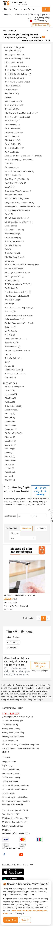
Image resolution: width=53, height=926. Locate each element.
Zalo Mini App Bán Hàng (12, 826)
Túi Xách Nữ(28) (12, 109)
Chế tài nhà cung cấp (11, 777)
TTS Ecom (6, 830)
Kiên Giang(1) (10, 460)
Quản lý (25, 920)
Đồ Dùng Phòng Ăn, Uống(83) (17, 66)
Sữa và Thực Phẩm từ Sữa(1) (17, 350)
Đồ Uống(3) (9, 261)
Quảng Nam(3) (11, 429)
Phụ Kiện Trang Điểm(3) (14, 257)
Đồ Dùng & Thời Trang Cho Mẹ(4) (18, 222)
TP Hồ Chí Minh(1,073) (14, 387)
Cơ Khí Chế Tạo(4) (13, 245)
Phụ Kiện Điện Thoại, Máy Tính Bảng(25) (21, 113)
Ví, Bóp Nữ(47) (11, 90)
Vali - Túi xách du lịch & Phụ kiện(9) (19, 171)
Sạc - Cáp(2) (10, 311)
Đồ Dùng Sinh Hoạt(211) (14, 55)
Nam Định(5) (10, 421)
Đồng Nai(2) (10, 437)
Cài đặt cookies (8, 793)
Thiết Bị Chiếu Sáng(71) (14, 78)
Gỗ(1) (7, 362)
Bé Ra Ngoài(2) (11, 288)
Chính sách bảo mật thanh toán (15, 785)
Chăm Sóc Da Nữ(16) (14, 133)
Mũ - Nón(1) (10, 335)
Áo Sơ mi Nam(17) (12, 129)
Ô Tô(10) (9, 164)
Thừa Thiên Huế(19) (13, 406)
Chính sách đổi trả (10, 740)
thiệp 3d (7, 14)
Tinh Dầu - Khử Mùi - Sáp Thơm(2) (19, 308)
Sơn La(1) (9, 476)
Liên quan (26, 528)
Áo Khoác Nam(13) (13, 144)
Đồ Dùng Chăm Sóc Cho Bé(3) (17, 273)
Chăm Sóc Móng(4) (13, 237)
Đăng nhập (44, 17)
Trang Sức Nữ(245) (13, 51)
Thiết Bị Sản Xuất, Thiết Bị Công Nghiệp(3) (22, 265)
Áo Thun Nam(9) (11, 167)
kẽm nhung (34, 14)
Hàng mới (41, 528)
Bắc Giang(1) (10, 445)
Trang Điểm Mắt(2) (12, 300)
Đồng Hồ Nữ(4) (11, 226)
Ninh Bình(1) (10, 472)
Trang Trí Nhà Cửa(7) (13, 195)
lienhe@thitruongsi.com (29, 744)
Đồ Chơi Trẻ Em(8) (13, 175)
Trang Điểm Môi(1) (12, 347)
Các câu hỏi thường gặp (12, 721)
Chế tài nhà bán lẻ (10, 781)
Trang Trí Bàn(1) (11, 343)
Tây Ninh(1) (10, 480)
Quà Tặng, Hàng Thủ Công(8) (17, 179)
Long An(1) (9, 468)
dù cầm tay (12, 648)
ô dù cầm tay (12, 642)
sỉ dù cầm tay (13, 637)
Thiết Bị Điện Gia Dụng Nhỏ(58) (17, 82)
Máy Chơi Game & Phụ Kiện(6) (17, 210)
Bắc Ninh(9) (10, 418)
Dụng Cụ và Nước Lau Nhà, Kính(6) (19, 203)
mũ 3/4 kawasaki (20, 14)
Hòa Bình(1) (10, 457)
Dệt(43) (8, 97)
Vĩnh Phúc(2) (10, 441)
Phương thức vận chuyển (13, 736)
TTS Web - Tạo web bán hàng (15, 822)
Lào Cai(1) (9, 464)
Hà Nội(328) (10, 390)
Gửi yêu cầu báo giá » (40, 665)
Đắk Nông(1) (10, 449)
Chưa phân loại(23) (13, 125)
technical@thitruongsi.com (28, 748)
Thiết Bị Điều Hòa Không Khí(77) (18, 70)
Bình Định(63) (10, 398)
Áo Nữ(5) (9, 214)
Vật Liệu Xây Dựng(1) (14, 370)
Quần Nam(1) (10, 327)
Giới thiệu (6, 757)
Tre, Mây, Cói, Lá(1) (13, 358)
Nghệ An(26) (10, 402)
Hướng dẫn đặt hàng (11, 728)
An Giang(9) (10, 414)
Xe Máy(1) (9, 366)
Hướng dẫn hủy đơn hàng (13, 732)
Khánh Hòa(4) (10, 425)
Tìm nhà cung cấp (40, 491)
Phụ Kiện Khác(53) (12, 86)
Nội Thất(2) (9, 304)
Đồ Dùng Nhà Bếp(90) (14, 62)
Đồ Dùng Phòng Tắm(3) (14, 277)
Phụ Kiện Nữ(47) (12, 93)
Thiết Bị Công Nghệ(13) (14, 148)
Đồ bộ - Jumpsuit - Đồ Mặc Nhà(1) (18, 315)
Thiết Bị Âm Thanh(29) (14, 105)
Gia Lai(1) (9, 453)
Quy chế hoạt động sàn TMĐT (15, 810)
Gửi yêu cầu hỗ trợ (10, 725)
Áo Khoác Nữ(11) (12, 152)
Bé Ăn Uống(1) (11, 331)
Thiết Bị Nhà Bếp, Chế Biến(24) (17, 117)
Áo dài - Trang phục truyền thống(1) (19, 323)
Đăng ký (43, 21)
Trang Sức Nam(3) (12, 253)
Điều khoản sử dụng (10, 769)
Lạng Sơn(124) (11, 394)
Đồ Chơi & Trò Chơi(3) (14, 269)
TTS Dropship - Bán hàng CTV (15, 818)
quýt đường (47, 14)
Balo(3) (8, 249)
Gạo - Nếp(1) (10, 378)
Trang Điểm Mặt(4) (12, 234)
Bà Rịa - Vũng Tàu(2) (13, 433)
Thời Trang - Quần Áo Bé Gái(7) (18, 191)
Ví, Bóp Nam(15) (12, 136)
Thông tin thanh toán (11, 773)
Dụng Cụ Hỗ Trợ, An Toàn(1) (16, 339)
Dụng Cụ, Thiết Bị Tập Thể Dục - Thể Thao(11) (23, 156)
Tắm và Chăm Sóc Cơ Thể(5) (17, 218)
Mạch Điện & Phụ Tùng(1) (15, 374)
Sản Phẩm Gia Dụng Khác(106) (17, 59)
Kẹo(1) (8, 354)
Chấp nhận (11, 920)
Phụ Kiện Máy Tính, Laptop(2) (17, 296)
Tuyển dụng (7, 765)
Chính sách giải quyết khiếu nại (15, 797)
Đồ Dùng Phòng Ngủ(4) (14, 230)
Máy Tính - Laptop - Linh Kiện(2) (18, 292)
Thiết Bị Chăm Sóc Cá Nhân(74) (18, 74)
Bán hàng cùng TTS (42, 25)
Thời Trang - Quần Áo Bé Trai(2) (18, 284)
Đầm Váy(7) (10, 187)
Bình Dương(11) (11, 410)
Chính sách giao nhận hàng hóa (16, 801)
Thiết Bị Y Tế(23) (12, 121)
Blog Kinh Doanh (9, 761)
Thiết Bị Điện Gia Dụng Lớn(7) (17, 199)
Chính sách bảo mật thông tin (14, 789)
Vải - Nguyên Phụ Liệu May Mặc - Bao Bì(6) (22, 206)
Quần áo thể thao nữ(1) (14, 319)
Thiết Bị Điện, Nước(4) (14, 241)
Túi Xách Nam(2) (12, 280)
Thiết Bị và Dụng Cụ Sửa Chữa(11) (19, 160)
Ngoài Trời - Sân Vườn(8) (15, 183)
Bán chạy (15, 533)
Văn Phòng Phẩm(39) (13, 101)
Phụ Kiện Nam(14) (12, 140)
